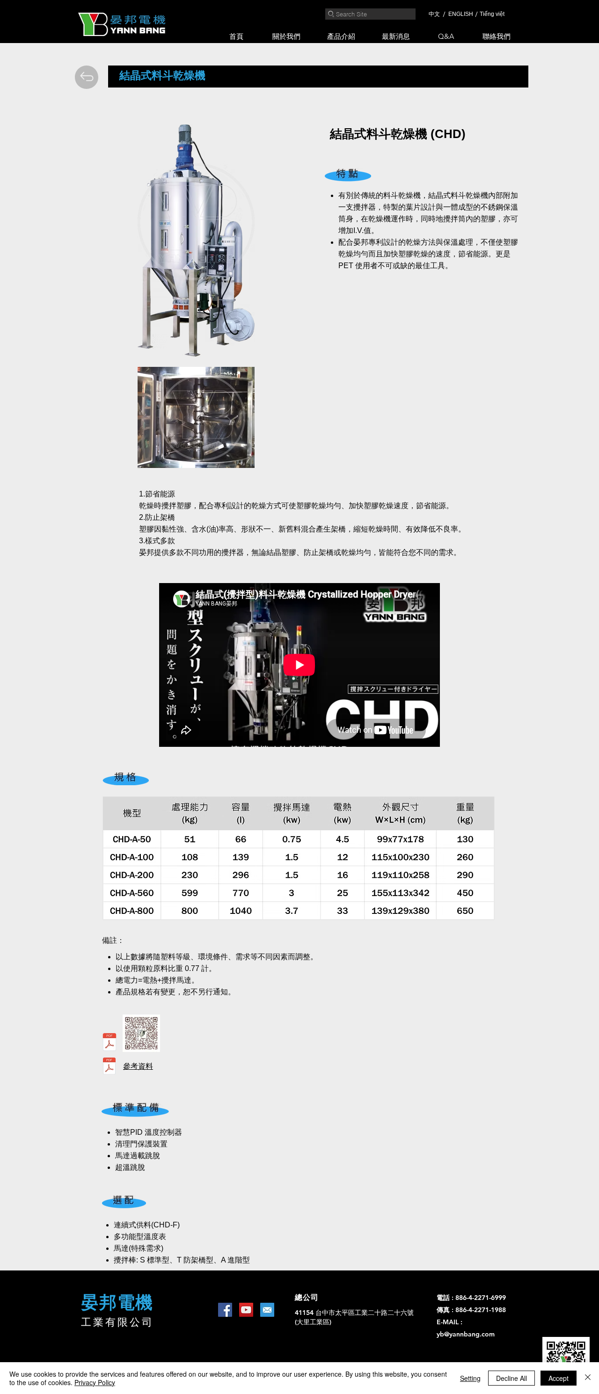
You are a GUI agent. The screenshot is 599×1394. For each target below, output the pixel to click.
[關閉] (587, 1378)
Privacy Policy (94, 1382)
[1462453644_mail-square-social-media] (267, 1310)
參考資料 (138, 1066)
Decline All (511, 1378)
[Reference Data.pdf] (109, 1067)
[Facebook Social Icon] (225, 1310)
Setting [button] (470, 1378)
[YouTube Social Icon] (246, 1310)
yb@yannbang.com (466, 1334)
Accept (558, 1378)
